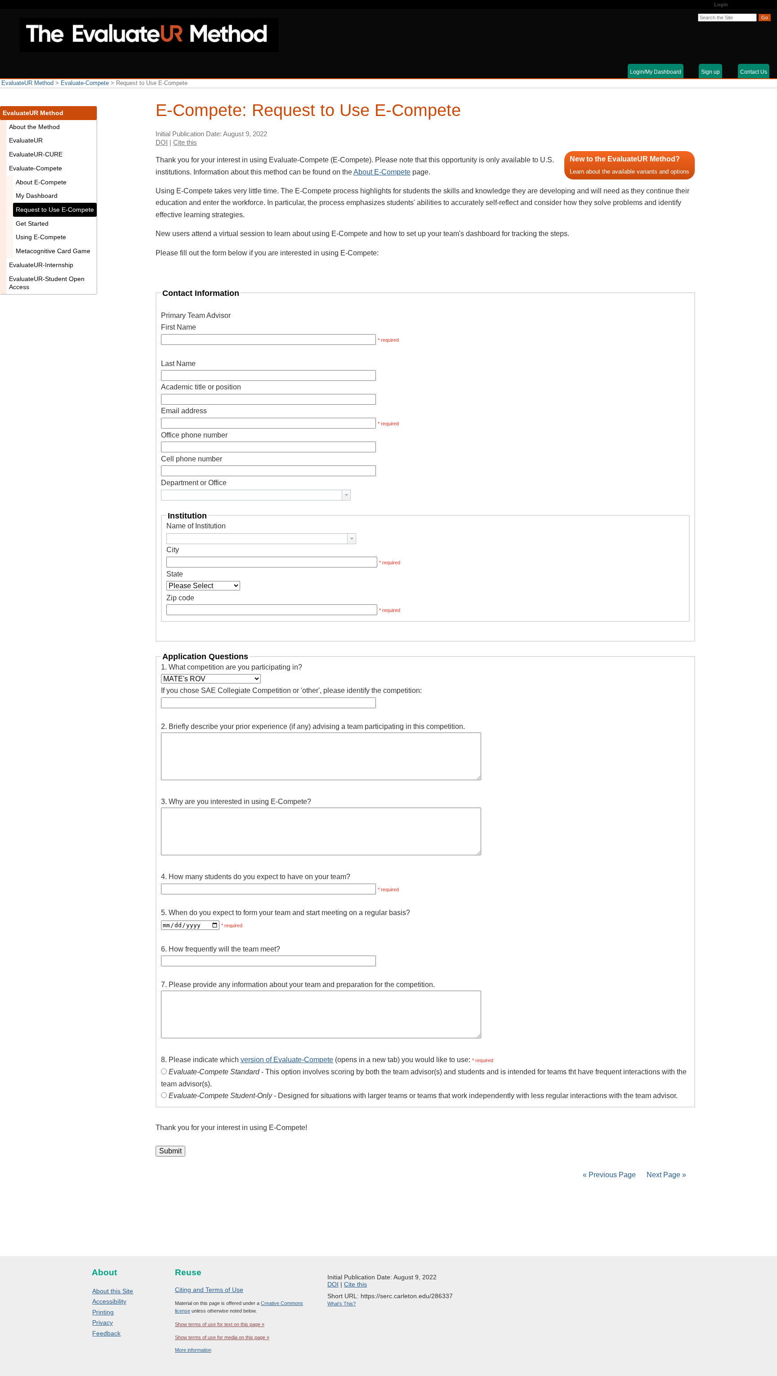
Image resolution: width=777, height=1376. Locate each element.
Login (721, 4)
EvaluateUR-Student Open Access (47, 283)
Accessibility (109, 1301)
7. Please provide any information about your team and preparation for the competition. (298, 984)
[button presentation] (346, 495)
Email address (184, 411)
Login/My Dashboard (655, 72)
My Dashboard (37, 195)
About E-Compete (382, 172)
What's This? (341, 1303)
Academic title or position (201, 387)
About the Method (34, 126)
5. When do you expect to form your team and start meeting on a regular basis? (285, 912)
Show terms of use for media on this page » (222, 1337)
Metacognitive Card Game (53, 251)
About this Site (112, 1291)
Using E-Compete (41, 237)
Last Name (178, 363)
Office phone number (194, 435)
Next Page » (665, 1175)
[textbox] (251, 495)
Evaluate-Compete (85, 83)
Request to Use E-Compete (55, 209)
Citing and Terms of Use (209, 1289)
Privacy (102, 1322)
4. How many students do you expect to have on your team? (255, 876)
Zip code (180, 598)
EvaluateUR (26, 140)
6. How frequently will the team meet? (220, 949)
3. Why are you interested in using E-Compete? (236, 801)
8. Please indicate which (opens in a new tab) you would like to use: (315, 1059)
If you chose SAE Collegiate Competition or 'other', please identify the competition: (291, 690)
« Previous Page (609, 1175)
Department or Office (194, 483)
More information (193, 1350)
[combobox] (256, 495)
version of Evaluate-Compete (287, 1059)
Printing (103, 1312)
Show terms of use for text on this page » (219, 1324)
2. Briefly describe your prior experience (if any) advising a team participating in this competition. (313, 726)
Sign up (710, 72)
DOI (162, 142)
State (174, 574)
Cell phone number (191, 459)
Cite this (185, 142)
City (172, 550)
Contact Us (753, 72)
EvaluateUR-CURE (36, 154)
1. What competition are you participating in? (231, 667)
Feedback (106, 1333)
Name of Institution (196, 526)
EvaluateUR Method (27, 83)
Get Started (32, 223)
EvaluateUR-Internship (41, 264)
